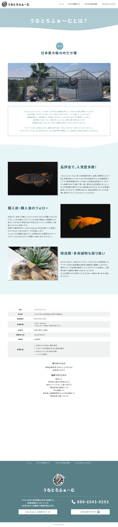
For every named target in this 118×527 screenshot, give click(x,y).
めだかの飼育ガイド (44, 463)
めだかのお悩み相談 (63, 463)
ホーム (29, 463)
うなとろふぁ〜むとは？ (83, 463)
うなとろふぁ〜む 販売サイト (36, 512)
